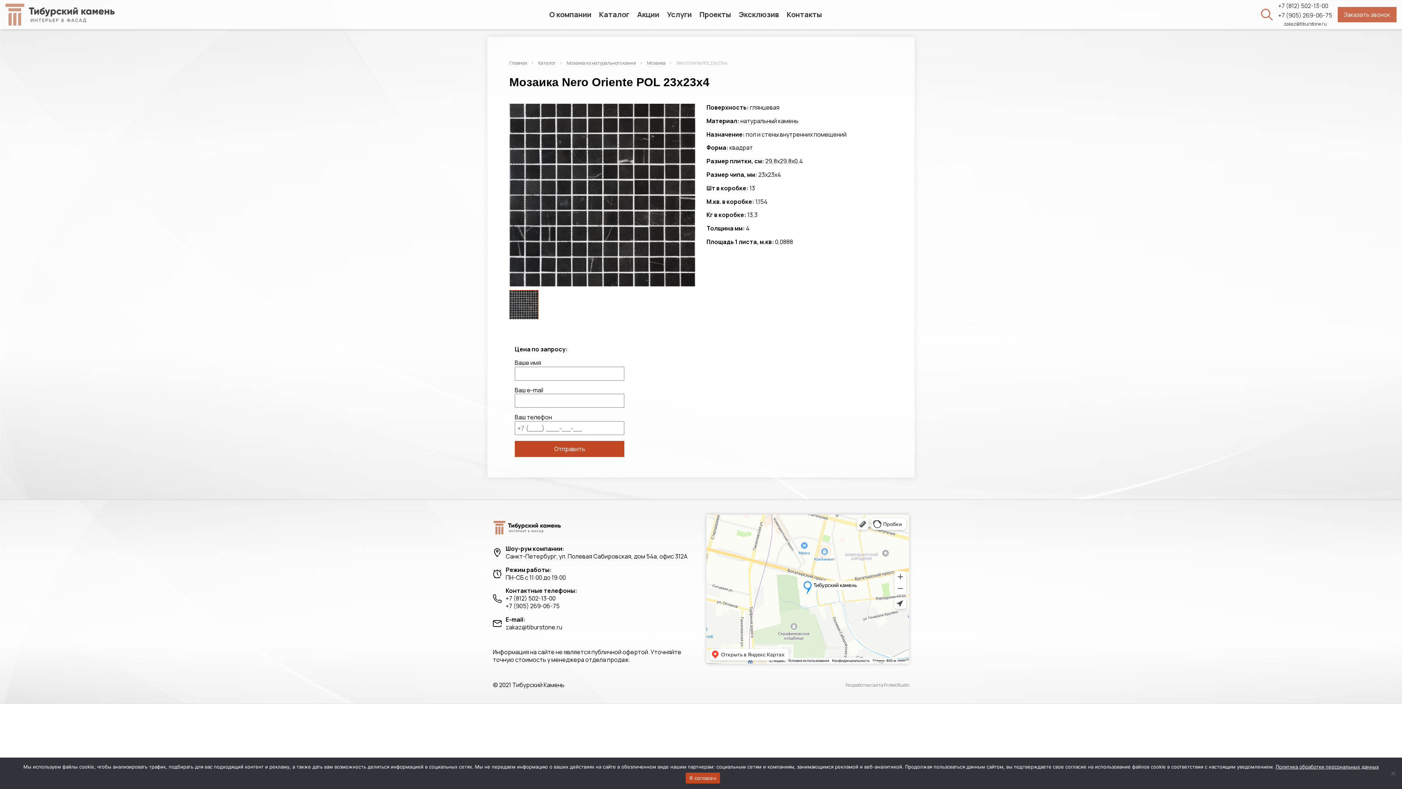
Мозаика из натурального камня (601, 63)
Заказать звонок (1367, 15)
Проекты (715, 14)
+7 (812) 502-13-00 (1303, 6)
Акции (648, 14)
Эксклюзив (759, 14)
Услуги (679, 14)
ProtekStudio (896, 685)
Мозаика (656, 63)
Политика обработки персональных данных (1327, 767)
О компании (570, 14)
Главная (518, 63)
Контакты (804, 14)
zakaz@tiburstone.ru (1305, 24)
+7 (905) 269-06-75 (1305, 15)
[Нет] (1393, 773)
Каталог (614, 14)
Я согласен (702, 778)
